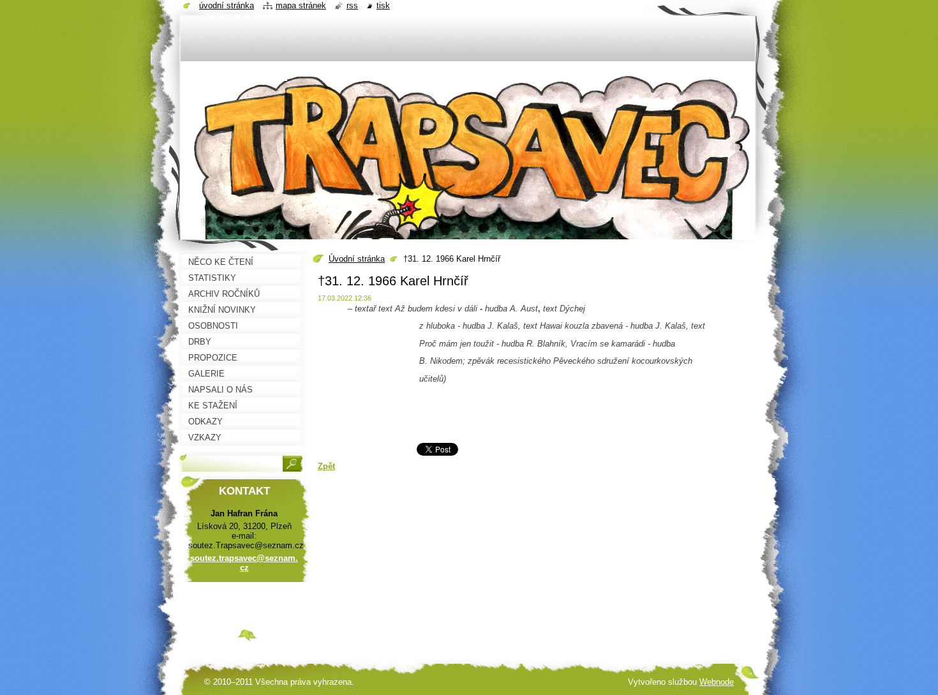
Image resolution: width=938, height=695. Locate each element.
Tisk (383, 5)
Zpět (326, 466)
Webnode (716, 682)
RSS (352, 5)
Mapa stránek (301, 5)
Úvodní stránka (357, 259)
